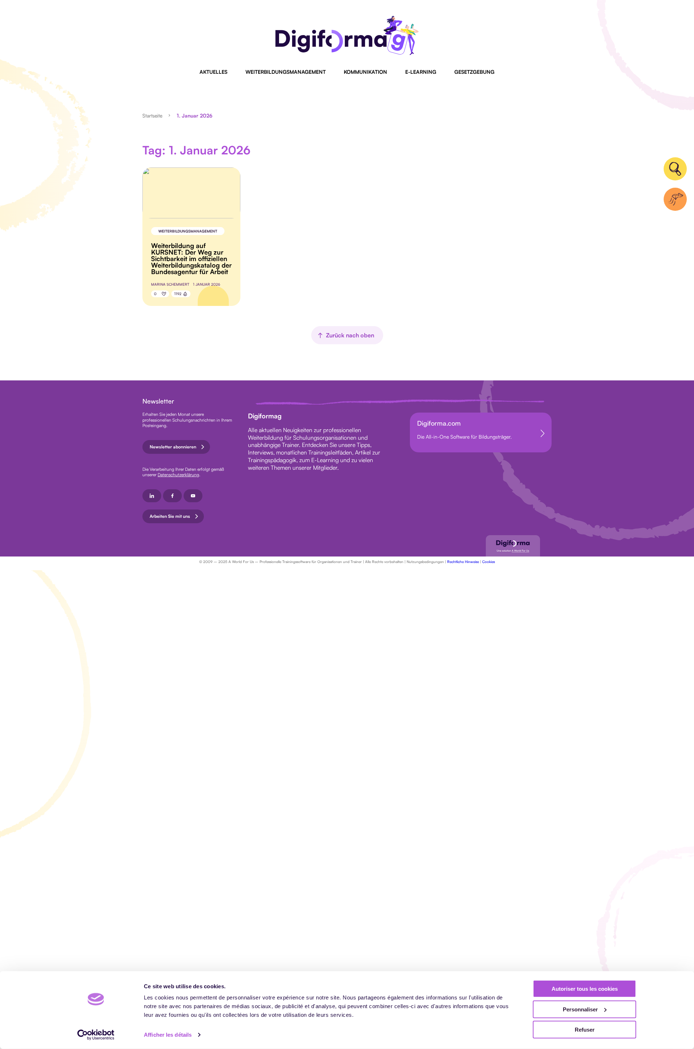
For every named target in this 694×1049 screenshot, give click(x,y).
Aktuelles (213, 72)
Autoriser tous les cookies (585, 989)
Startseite (152, 115)
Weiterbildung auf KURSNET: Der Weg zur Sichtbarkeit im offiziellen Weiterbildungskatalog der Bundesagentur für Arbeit (191, 259)
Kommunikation (365, 72)
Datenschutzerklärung (178, 474)
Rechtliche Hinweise (463, 561)
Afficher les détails (168, 1035)
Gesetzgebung (474, 72)
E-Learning (420, 72)
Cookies (488, 561)
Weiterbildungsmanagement (285, 72)
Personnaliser (580, 1009)
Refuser (585, 1030)
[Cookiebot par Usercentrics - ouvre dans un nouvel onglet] (96, 1034)
